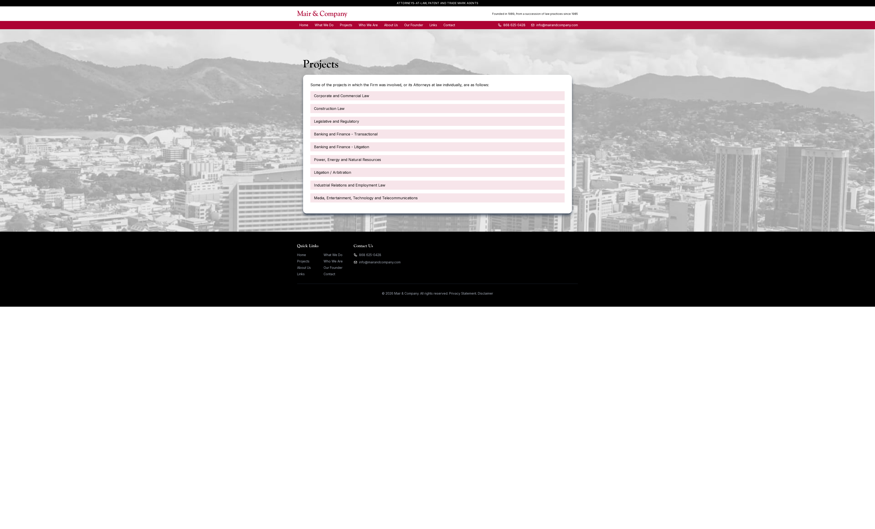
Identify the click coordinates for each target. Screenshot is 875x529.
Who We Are (368, 25)
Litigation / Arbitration (332, 172)
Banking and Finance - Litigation (341, 147)
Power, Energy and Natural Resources (347, 159)
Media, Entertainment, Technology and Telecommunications (366, 198)
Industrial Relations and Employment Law (349, 185)
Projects (346, 25)
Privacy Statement (462, 293)
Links (433, 25)
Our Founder (413, 25)
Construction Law (329, 108)
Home (303, 25)
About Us (391, 25)
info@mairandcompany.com (380, 262)
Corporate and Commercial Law (341, 95)
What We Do (324, 25)
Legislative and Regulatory (336, 121)
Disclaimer (485, 293)
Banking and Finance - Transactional (346, 134)
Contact (449, 25)
